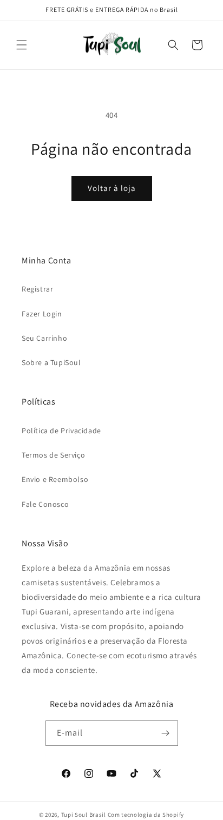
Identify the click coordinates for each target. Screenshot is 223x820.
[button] (22, 45)
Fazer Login (42, 314)
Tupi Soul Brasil (83, 814)
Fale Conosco (45, 504)
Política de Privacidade (61, 430)
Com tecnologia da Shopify (146, 814)
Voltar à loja (112, 188)
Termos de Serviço (53, 455)
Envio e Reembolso (55, 479)
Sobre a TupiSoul (51, 362)
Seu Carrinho (44, 338)
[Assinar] (166, 733)
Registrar (37, 289)
